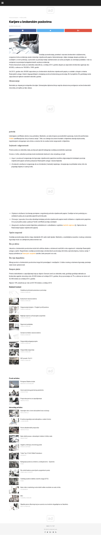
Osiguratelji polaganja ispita (28, 341)
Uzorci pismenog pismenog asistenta (31, 390)
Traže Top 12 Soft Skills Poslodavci (31, 453)
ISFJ (21, 496)
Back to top (50, 526)
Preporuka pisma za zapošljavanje (31, 398)
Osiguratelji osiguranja (27, 350)
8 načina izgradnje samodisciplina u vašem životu (35, 419)
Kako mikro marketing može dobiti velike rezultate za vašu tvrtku (40, 487)
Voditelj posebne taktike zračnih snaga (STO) (34, 479)
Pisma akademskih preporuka (29, 427)
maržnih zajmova (68, 225)
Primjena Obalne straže (27, 381)
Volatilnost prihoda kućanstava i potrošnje (33, 290)
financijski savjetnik (29, 253)
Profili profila (23, 17)
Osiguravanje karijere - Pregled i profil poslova (34, 307)
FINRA (11, 139)
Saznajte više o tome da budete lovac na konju (34, 410)
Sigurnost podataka (26, 324)
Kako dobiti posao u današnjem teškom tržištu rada (36, 436)
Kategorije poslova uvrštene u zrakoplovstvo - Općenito (37, 462)
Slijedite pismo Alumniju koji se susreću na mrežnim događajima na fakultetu (44, 504)
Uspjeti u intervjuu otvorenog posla (31, 445)
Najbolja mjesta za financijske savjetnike (32, 316)
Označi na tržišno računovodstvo (30, 333)
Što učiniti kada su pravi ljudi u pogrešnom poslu (35, 470)
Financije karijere (13, 17)
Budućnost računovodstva (28, 299)
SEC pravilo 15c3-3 (26, 358)
